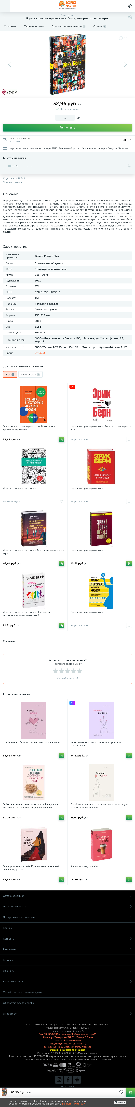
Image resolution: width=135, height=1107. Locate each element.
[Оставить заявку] (129, 439)
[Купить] (61, 439)
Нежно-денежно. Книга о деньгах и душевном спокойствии (95, 744)
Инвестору (9, 1013)
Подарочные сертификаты (19, 917)
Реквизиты (9, 949)
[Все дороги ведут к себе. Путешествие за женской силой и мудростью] (33, 844)
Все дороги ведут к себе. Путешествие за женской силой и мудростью (31, 868)
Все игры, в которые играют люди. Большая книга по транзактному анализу (31, 428)
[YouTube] (77, 1080)
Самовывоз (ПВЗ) (13, 895)
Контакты (8, 938)
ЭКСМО (40, 352)
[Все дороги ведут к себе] (101, 844)
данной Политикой (73, 1103)
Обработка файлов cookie (19, 1002)
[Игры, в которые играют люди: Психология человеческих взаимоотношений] (33, 590)
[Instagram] (59, 1080)
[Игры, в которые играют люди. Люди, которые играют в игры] (33, 528)
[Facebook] (68, 1080)
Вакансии (8, 970)
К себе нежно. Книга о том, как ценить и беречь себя (32, 742)
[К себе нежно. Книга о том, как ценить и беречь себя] (33, 720)
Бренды (7, 928)
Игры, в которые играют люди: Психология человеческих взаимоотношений (26, 614)
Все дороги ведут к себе (84, 866)
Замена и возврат (13, 981)
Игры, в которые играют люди (19, 488)
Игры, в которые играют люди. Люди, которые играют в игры (101, 428)
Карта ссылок (67, 1086)
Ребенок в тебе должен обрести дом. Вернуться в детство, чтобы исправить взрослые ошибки (30, 806)
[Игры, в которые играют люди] (33, 466)
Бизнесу (8, 960)
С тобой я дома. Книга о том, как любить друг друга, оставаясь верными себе (99, 806)
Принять (120, 1102)
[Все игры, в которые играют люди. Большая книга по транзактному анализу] (33, 404)
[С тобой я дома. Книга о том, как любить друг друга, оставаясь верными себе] (101, 782)
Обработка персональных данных (23, 992)
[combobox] (10, 166)
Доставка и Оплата (14, 906)
